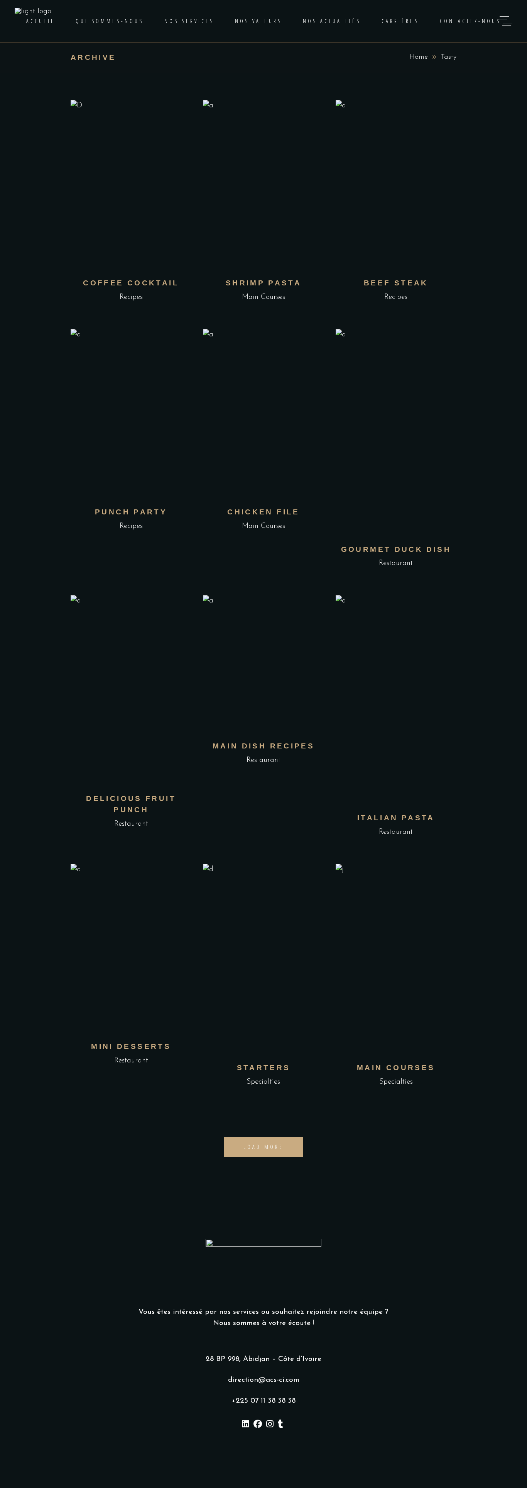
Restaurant (396, 563)
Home (418, 57)
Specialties (263, 1082)
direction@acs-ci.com (263, 1380)
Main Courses (263, 297)
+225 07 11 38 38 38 (263, 1401)
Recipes (131, 297)
